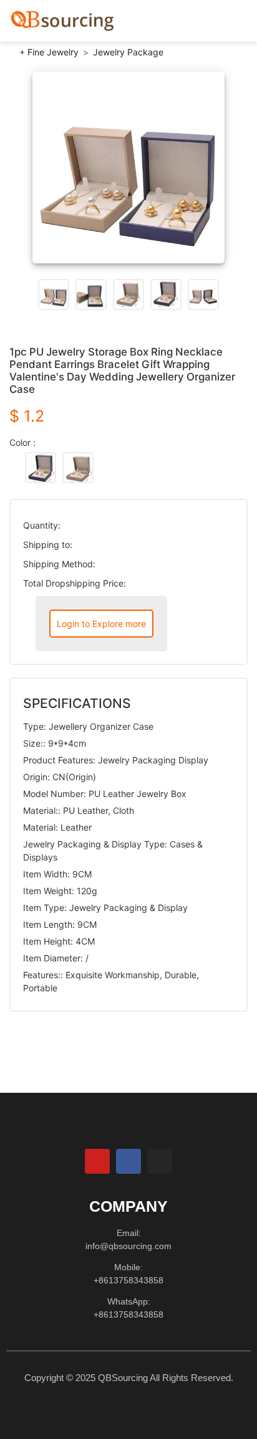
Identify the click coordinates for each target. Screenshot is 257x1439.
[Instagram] (159, 1161)
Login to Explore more (101, 623)
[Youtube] (97, 1161)
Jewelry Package (128, 52)
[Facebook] (128, 1161)
